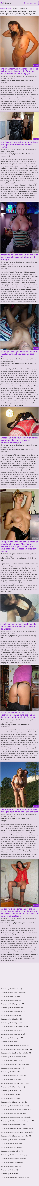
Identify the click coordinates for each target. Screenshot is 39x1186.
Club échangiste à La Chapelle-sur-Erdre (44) (16, 1053)
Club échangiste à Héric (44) (10, 1042)
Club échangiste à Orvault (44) (11, 1079)
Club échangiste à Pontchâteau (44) (13, 1087)
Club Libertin (6, 3)
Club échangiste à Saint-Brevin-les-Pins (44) (16, 1106)
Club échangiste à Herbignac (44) (12, 1038)
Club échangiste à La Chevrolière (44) (13, 1057)
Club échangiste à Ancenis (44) (11, 989)
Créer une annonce (30, 3)
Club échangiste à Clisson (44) (11, 1015)
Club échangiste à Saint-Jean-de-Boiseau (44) (16, 1117)
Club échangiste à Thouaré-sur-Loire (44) (15, 1158)
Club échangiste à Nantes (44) (11, 1072)
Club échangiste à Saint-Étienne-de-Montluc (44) (17, 1109)
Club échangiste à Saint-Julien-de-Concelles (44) (17, 1121)
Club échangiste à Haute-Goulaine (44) (14, 1034)
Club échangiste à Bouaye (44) (11, 1000)
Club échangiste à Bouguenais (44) (12, 1004)
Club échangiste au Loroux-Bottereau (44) (15, 1064)
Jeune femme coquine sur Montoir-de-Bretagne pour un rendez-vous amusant (19, 810)
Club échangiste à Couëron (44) (11, 1019)
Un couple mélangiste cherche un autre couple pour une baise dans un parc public (18, 353)
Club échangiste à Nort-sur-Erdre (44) (14, 1076)
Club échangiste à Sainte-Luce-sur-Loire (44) (16, 1136)
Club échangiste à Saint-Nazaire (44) (13, 1125)
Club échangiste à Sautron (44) (11, 1143)
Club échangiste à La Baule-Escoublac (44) (15, 1045)
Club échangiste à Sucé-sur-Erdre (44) (14, 1155)
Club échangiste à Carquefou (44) (12, 1008)
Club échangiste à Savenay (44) (11, 1147)
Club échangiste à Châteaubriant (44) (13, 1011)
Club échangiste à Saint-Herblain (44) (13, 1113)
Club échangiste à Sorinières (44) (12, 1151)
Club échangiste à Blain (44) (10, 996)
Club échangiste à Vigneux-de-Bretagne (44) (16, 1177)
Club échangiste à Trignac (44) (11, 1166)
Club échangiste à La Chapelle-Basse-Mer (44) (16, 1049)
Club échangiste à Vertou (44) (11, 1174)
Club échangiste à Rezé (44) (10, 1098)
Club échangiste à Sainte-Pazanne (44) (14, 1140)
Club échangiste (5, 8)
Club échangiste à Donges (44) (11, 1023)
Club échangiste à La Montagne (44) (13, 1060)
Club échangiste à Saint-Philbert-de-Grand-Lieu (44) (18, 1128)
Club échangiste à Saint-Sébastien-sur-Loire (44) (17, 1132)
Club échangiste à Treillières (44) (12, 1162)
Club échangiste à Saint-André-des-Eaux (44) (16, 1102)
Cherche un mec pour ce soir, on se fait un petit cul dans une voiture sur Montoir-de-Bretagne (19, 440)
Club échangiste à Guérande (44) (12, 1030)
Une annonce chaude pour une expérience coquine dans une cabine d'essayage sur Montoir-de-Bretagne (17, 714)
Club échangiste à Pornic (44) (11, 1091)
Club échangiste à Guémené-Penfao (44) (14, 1026)
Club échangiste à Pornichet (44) (12, 1094)
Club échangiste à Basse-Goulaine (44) (14, 993)
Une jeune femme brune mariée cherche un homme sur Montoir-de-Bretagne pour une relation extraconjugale (19, 71)
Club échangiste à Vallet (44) (10, 1170)
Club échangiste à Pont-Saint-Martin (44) (15, 1083)
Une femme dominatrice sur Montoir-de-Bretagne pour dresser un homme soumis (19, 144)
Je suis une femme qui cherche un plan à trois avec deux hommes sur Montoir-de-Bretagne (19, 626)
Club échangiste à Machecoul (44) (12, 1068)
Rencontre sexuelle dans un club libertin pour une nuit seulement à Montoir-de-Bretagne (19, 257)
